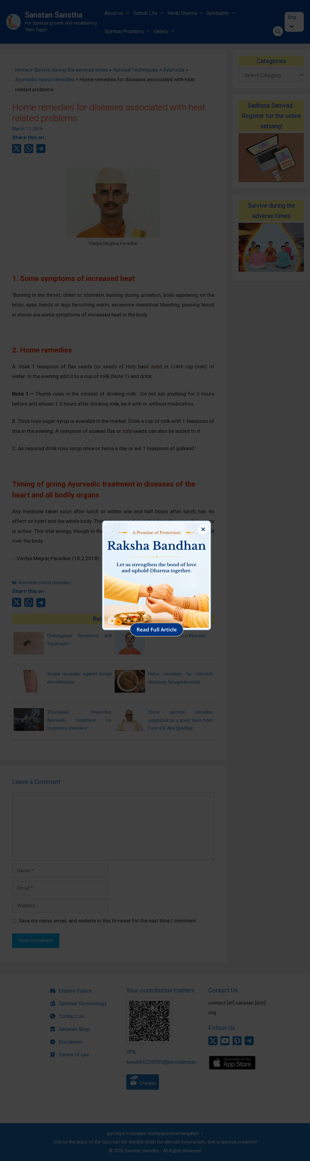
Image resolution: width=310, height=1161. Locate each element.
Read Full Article (157, 629)
